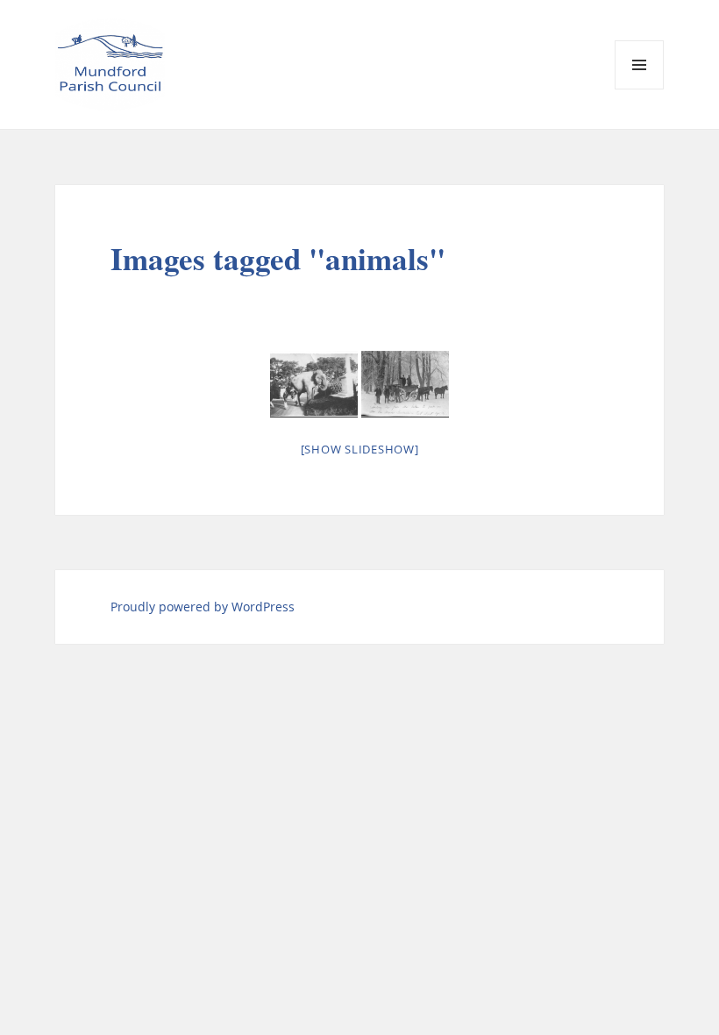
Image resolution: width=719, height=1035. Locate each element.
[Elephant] (314, 384)
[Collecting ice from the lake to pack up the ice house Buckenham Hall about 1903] (405, 384)
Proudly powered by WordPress (202, 606)
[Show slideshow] (360, 449)
